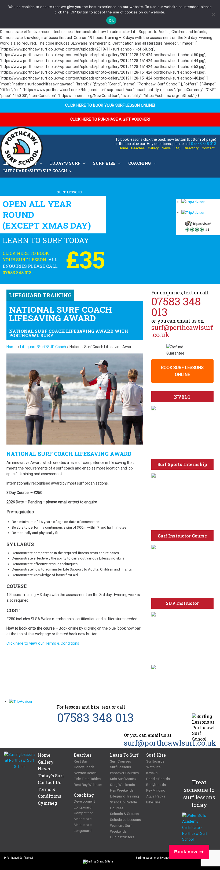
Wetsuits (153, 767)
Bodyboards (156, 784)
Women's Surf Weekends (121, 828)
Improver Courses (124, 773)
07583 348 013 (203, 144)
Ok (111, 20)
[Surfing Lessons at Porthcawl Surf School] (20, 761)
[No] (213, 14)
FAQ (177, 148)
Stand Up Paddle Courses (123, 805)
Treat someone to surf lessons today (199, 793)
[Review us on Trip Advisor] (115, 295)
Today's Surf (51, 775)
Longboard (82, 807)
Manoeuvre (82, 819)
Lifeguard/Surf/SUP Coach (43, 347)
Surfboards (155, 761)
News (166, 148)
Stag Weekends (122, 784)
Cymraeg (47, 803)
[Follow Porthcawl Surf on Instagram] (77, 859)
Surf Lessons (120, 767)
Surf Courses (120, 761)
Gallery (153, 148)
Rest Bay (80, 761)
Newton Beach (85, 773)
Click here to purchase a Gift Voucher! (110, 119)
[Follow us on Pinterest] (102, 295)
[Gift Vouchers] (182, 667)
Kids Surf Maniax (123, 779)
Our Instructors (122, 837)
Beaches (138, 148)
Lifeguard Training (124, 796)
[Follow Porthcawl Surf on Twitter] (81, 295)
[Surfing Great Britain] (98, 863)
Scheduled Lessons (125, 819)
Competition (84, 813)
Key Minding (155, 790)
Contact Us (49, 782)
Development (84, 801)
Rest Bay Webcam (88, 784)
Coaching (139, 163)
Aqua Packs (155, 796)
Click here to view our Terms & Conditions (42, 643)
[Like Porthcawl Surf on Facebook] (91, 295)
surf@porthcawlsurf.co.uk (182, 331)
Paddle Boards (158, 779)
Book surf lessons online (182, 371)
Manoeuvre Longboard (82, 827)
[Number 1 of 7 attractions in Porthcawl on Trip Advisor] (198, 228)
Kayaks (151, 773)
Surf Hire (104, 163)
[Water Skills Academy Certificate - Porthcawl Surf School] (199, 828)
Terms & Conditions (49, 792)
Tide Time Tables (87, 779)
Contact (208, 148)
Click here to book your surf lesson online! (110, 105)
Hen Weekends (122, 790)
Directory (191, 148)
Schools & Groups (124, 813)
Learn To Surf (124, 755)
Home (123, 148)
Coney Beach (84, 767)
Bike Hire (153, 802)
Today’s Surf (65, 163)
